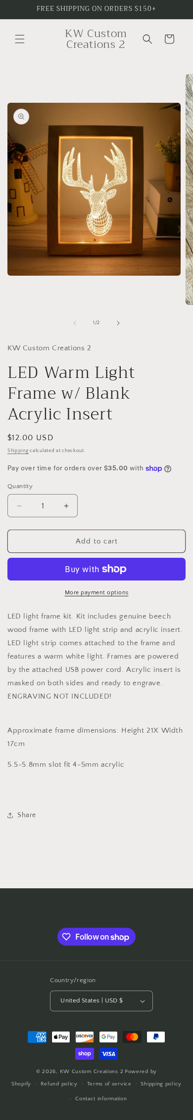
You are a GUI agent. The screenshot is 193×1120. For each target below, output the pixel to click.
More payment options (97, 592)
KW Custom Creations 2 (92, 1072)
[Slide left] (75, 323)
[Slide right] (118, 323)
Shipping (18, 451)
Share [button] (26, 815)
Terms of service (109, 1084)
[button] (20, 39)
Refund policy (59, 1084)
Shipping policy (161, 1084)
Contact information (101, 1099)
